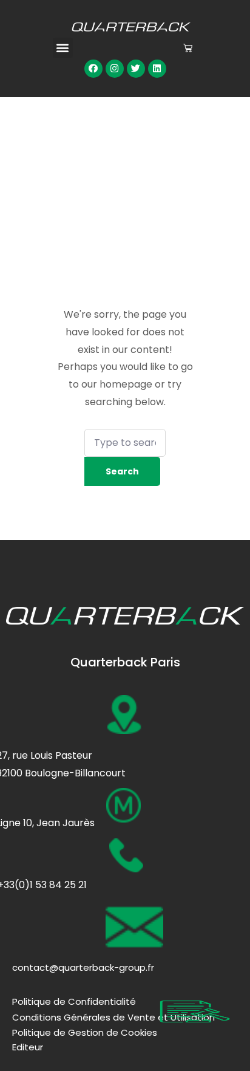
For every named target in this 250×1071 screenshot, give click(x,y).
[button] (63, 48)
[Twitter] (136, 69)
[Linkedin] (157, 69)
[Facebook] (93, 69)
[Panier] (188, 48)
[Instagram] (115, 69)
